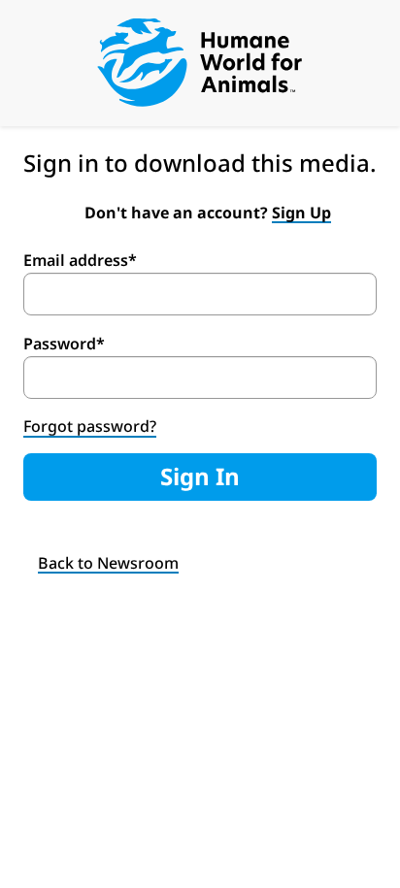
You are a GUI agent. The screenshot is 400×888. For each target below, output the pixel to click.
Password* (64, 343)
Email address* (80, 260)
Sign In (200, 476)
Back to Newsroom (108, 563)
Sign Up (301, 212)
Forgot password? (89, 426)
